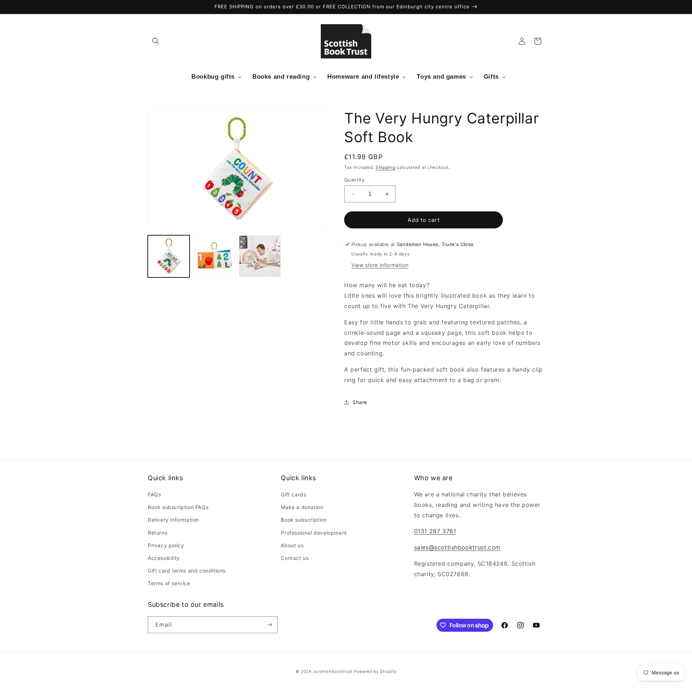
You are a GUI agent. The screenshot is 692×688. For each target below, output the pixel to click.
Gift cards (293, 494)
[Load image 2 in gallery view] (214, 256)
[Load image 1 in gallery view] (169, 256)
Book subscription (304, 520)
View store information (379, 265)
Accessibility (164, 558)
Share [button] (359, 402)
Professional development (314, 533)
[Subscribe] (269, 624)
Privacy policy (166, 545)
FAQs (154, 494)
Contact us (295, 558)
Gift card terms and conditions (187, 571)
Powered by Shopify (375, 671)
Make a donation (302, 507)
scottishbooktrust (333, 671)
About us (292, 545)
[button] (156, 41)
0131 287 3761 (435, 531)
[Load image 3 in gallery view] (260, 256)
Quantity (354, 180)
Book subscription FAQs (178, 507)
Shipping (385, 167)
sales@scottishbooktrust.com (457, 547)
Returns (157, 533)
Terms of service (169, 583)
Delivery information (173, 520)
